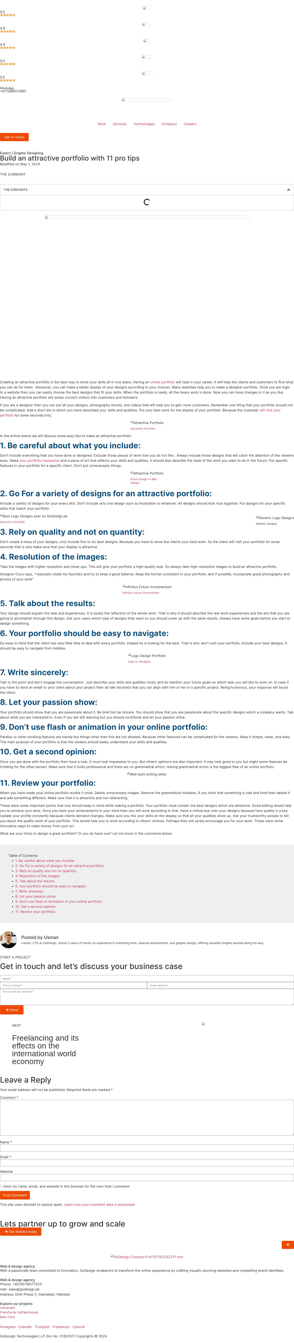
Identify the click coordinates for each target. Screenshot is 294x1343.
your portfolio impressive (40, 460)
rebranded (7, 1307)
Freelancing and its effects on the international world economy (45, 1049)
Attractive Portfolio (142, 428)
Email (5, 1157)
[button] (288, 189)
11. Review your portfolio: (35, 912)
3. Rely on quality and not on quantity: (46, 871)
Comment (9, 1097)
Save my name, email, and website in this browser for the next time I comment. (66, 1186)
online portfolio (162, 382)
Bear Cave (7, 1317)
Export (5, 153)
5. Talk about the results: (35, 881)
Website (6, 1171)
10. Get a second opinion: (35, 907)
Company (169, 124)
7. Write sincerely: (29, 891)
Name (6, 1142)
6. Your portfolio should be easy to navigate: (50, 886)
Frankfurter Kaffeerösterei (19, 1312)
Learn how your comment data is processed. (99, 1205)
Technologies (144, 124)
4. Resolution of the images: (37, 876)
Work (102, 124)
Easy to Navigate (139, 661)
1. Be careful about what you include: (45, 861)
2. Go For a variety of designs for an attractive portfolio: (60, 866)
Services (120, 124)
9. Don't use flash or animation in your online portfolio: (59, 901)
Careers (190, 124)
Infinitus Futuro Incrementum (140, 592)
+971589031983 (13, 91)
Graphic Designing (28, 153)
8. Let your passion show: (35, 896)
